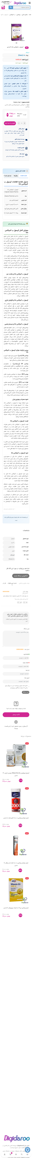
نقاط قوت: (25, 654)
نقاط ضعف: (25, 663)
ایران (13, 551)
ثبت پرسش (16, 715)
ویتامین (18, 15)
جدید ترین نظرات (12, 583)
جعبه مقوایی (11, 547)
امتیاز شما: (26, 649)
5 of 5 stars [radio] (17, 649)
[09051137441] (10, 2)
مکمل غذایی (25, 15)
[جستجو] (11, 7)
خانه (30, 15)
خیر (20, 602)
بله (25, 602)
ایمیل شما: (26, 678)
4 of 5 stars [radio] (18, 649)
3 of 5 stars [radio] (20, 649)
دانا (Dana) (21, 55)
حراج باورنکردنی (16, 105)
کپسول (12, 539)
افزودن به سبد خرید (10, 123)
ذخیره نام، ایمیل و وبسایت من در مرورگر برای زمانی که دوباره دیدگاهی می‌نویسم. (16, 687)
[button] (16, 43)
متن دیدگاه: (26, 629)
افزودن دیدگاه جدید (20, 576)
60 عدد (12, 543)
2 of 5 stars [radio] (21, 649)
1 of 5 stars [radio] (22, 649)
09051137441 (6, 2)
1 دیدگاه (27, 52)
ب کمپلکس (12, 15)
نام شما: (27, 670)
